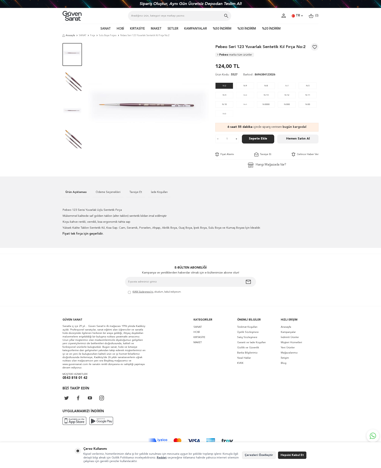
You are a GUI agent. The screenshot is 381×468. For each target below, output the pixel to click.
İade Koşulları (159, 192)
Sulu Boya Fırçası (107, 35)
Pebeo (235, 54)
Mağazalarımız (289, 352)
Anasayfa (70, 35)
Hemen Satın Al (298, 138)
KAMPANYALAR (195, 28)
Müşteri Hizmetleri (291, 342)
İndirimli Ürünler (290, 337)
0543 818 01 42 (75, 378)
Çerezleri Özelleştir (259, 455)
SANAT (105, 28)
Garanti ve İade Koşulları (251, 342)
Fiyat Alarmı (226, 154)
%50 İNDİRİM (222, 28)
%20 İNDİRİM (271, 28)
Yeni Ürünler (288, 347)
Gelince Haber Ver (306, 154)
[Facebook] (78, 398)
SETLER (172, 28)
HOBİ (120, 28)
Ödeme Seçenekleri (108, 192)
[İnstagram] (102, 398)
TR (298, 15)
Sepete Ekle (258, 138)
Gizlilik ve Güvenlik (248, 347)
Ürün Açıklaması (76, 192)
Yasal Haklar (244, 358)
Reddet (162, 457)
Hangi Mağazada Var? (271, 164)
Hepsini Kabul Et (292, 455)
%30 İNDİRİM (246, 28)
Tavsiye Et (264, 154)
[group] (148, 104)
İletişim (285, 358)
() (316, 15)
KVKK (240, 363)
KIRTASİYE (137, 28)
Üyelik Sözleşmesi (248, 332)
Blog (283, 363)
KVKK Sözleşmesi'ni (143, 292)
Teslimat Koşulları (247, 327)
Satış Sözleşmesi (247, 337)
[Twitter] (66, 398)
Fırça (92, 35)
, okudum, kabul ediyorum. (157, 292)
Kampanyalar (288, 332)
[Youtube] (90, 398)
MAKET (156, 28)
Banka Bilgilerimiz (247, 352)
